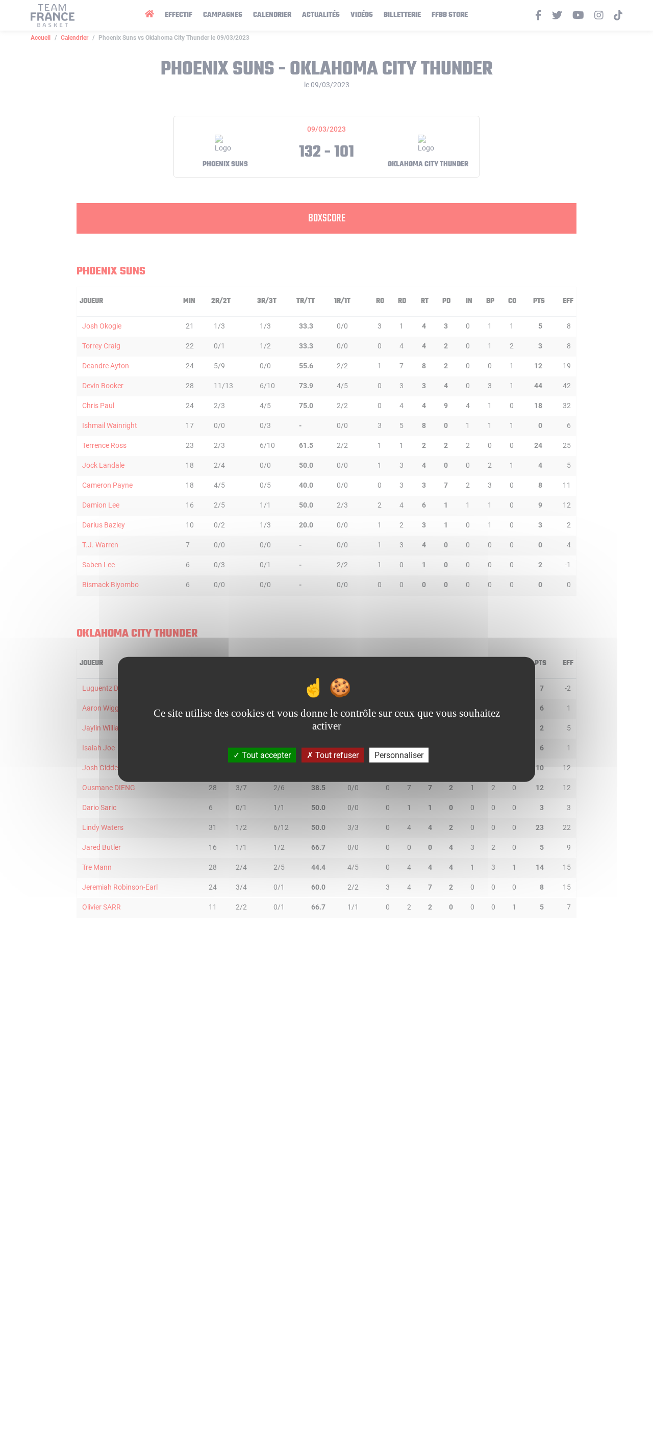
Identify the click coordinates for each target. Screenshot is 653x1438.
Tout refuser (336, 755)
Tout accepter (265, 755)
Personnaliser (398, 755)
